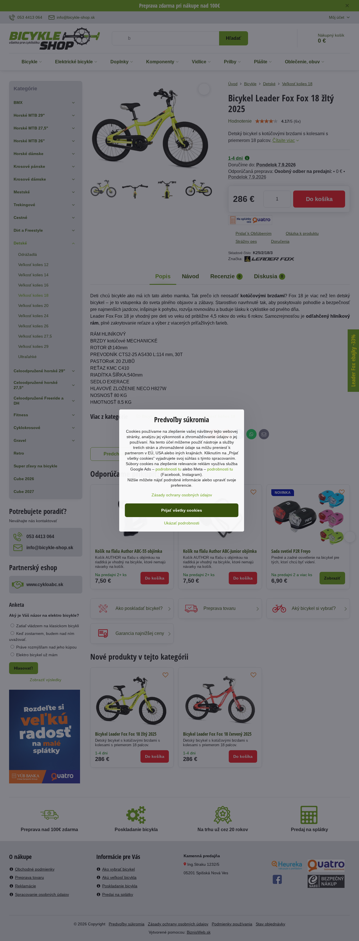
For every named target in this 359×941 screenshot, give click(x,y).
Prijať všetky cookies (181, 510)
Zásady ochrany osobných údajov (182, 495)
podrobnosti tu (168, 469)
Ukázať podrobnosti (181, 523)
